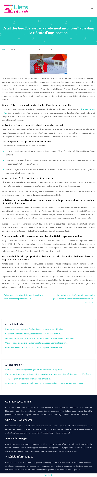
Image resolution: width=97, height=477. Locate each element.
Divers (6, 50)
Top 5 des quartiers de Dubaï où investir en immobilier (28, 378)
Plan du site (48, 475)
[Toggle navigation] (92, 8)
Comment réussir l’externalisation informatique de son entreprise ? (34, 347)
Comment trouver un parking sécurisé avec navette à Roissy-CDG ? (33, 333)
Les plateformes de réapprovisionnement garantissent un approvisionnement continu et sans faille (73, 299)
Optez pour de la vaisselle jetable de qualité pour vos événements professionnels (25, 297)
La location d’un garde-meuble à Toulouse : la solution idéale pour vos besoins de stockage (44, 383)
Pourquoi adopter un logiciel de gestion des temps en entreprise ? (33, 369)
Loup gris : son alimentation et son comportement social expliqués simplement (39, 338)
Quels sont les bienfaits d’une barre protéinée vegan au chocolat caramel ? (37, 343)
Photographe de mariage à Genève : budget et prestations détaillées (34, 329)
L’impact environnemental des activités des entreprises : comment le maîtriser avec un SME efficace (48, 374)
